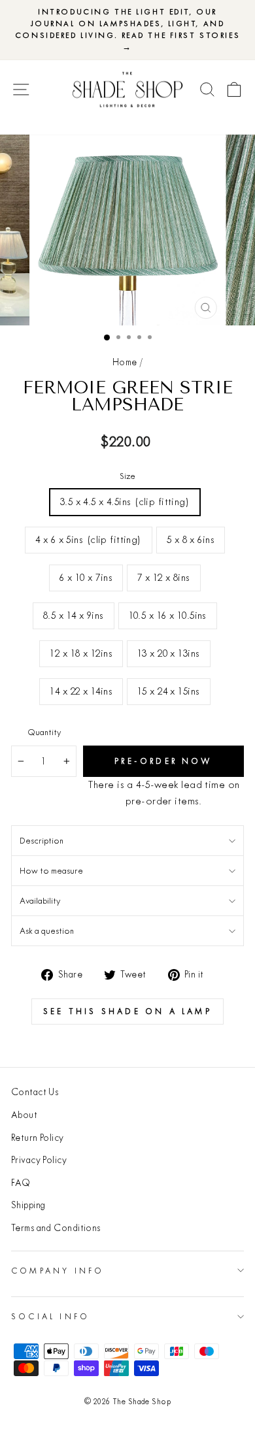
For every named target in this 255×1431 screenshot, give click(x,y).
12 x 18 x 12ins (81, 653)
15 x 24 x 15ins (168, 691)
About (24, 1115)
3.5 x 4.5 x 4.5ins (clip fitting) (125, 501)
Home (124, 362)
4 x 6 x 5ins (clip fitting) (88, 539)
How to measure (51, 870)
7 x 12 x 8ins (163, 577)
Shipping (28, 1205)
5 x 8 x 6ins (190, 539)
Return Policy (37, 1137)
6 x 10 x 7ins (86, 577)
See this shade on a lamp (127, 1011)
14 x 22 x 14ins (81, 691)
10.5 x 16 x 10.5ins (168, 615)
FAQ (20, 1183)
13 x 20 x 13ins (168, 653)
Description (41, 840)
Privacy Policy (39, 1160)
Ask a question (47, 930)
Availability (40, 900)
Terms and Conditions (56, 1228)
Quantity (44, 732)
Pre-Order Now (163, 761)
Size (127, 475)
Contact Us (34, 1092)
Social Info (50, 1316)
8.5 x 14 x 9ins (73, 615)
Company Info (57, 1270)
